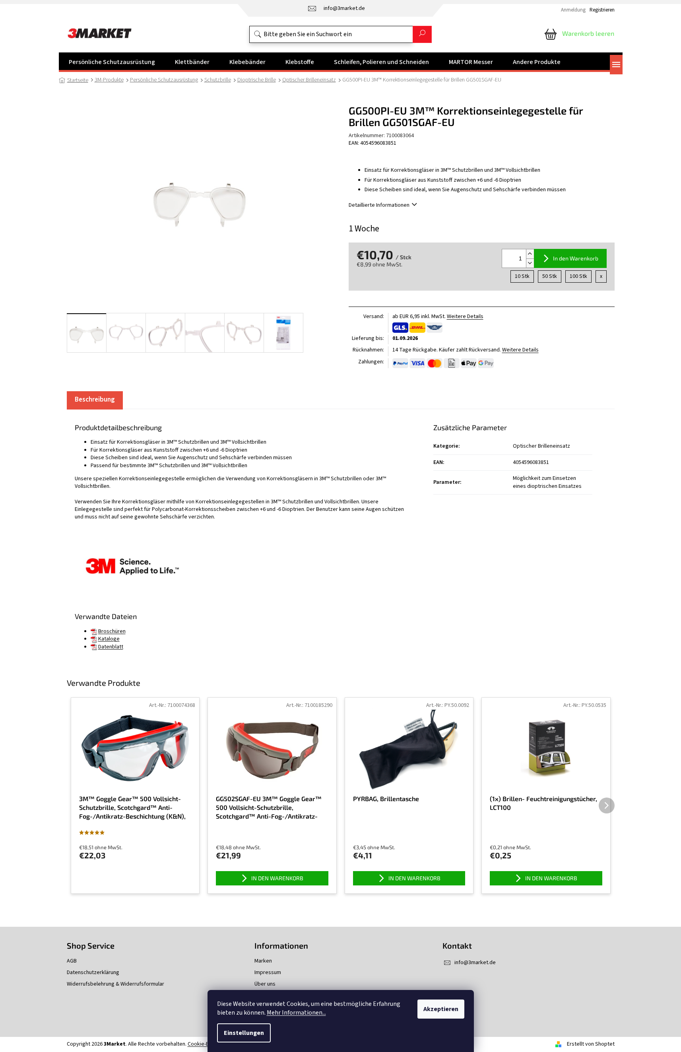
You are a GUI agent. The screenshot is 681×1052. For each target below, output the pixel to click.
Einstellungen (244, 1033)
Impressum (267, 972)
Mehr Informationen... (296, 1012)
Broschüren (112, 631)
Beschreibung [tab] (95, 399)
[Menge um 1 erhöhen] (530, 253)
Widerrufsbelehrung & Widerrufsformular (115, 984)
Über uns (265, 984)
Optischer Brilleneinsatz (541, 446)
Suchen (422, 34)
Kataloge (109, 639)
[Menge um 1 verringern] (530, 263)
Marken (263, 961)
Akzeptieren (440, 1009)
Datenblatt (110, 647)
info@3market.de (475, 963)
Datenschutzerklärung (93, 972)
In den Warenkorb (575, 258)
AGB (72, 961)
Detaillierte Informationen (379, 205)
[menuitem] (112, 62)
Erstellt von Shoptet (591, 1044)
